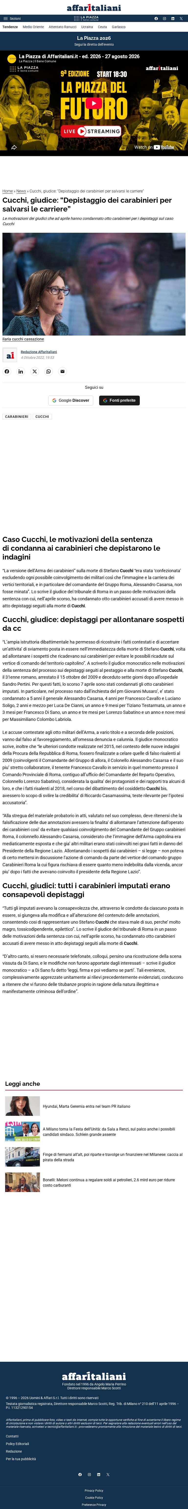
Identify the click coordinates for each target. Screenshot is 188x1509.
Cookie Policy (94, 1497)
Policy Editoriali (17, 1444)
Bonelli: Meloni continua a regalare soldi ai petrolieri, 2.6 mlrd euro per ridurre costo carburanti (109, 1183)
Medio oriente (33, 27)
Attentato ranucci (62, 27)
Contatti (12, 1436)
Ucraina (87, 27)
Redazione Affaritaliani (39, 352)
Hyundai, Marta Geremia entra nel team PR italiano (86, 1106)
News (21, 191)
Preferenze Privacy (94, 1505)
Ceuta (102, 27)
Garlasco (119, 27)
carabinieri (16, 417)
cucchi (42, 417)
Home (7, 191)
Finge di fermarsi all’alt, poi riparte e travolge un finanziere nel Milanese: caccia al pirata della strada (113, 1157)
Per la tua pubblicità (21, 1459)
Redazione (14, 1451)
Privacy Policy (94, 1490)
